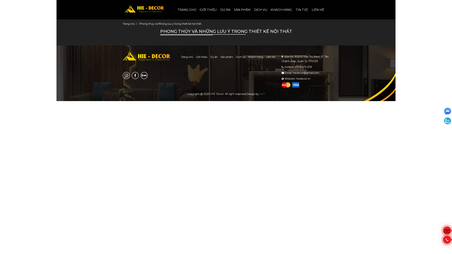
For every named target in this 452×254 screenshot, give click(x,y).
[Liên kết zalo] (144, 75)
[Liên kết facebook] (135, 75)
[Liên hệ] (447, 230)
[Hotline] (447, 240)
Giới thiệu (208, 9)
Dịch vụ (260, 9)
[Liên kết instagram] (126, 75)
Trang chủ (186, 9)
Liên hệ (318, 9)
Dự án (225, 9)
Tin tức (302, 9)
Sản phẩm (242, 9)
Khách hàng (281, 9)
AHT (262, 94)
